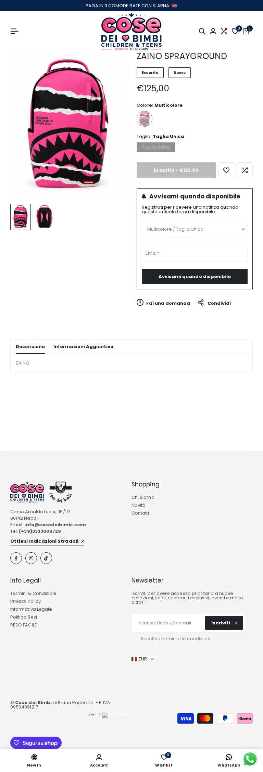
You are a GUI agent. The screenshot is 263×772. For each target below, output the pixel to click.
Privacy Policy (25, 601)
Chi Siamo (143, 497)
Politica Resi (23, 617)
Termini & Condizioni (33, 593)
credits (94, 714)
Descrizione (30, 346)
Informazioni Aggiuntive (83, 346)
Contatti (140, 513)
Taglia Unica (156, 147)
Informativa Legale (31, 609)
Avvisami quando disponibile (195, 276)
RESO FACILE (23, 625)
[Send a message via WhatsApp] (250, 759)
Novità (139, 505)
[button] (226, 170)
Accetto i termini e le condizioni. (175, 638)
